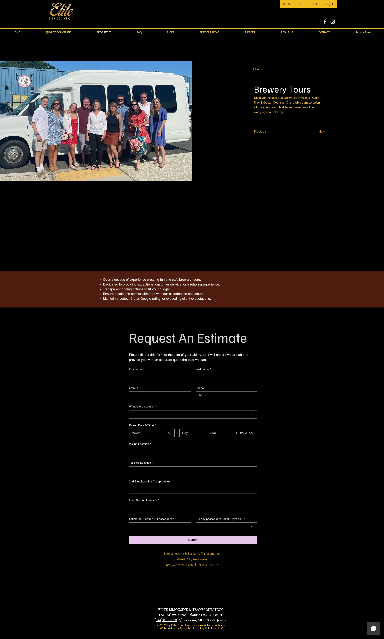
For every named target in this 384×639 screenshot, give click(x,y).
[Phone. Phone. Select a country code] (202, 395)
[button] (170, 32)
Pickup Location (140, 443)
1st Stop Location (141, 462)
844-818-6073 (210, 565)
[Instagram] (333, 22)
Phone (201, 387)
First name (136, 369)
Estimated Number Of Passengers (151, 518)
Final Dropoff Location (144, 500)
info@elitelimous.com (179, 565)
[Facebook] (325, 22)
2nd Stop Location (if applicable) (149, 481)
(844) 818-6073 (166, 620)
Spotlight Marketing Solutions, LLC (201, 628)
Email (133, 387)
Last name (203, 369)
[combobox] (193, 414)
